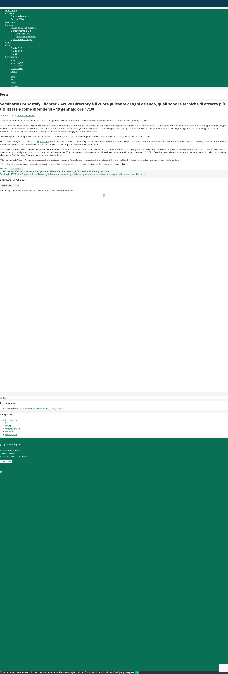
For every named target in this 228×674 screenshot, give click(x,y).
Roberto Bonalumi (26, 115)
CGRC (13, 83)
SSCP (13, 77)
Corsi (7, 45)
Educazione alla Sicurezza (23, 27)
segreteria (137, 149)
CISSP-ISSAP (17, 62)
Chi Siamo (10, 13)
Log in (3, 397)
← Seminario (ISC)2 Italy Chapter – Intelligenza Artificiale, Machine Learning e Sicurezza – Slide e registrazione (54, 171)
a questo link (43, 141)
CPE (12, 168)
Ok (137, 672)
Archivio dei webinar (26, 36)
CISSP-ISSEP (17, 68)
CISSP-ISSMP (17, 65)
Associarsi (10, 22)
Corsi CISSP (16, 48)
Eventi (8, 42)
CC (12, 80)
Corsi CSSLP (16, 51)
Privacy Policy (6, 461)
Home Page (11, 10)
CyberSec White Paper (21, 39)
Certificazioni (11, 56)
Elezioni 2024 (17, 19)
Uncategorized (12, 428)
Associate (15, 86)
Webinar (19, 168)
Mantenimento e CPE (21, 30)
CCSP (13, 74)
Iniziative (9, 25)
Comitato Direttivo (20, 16)
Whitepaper (11, 434)
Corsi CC (15, 54)
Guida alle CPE (23, 33)
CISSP (13, 59)
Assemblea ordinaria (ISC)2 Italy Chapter (45, 408)
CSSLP (14, 71)
